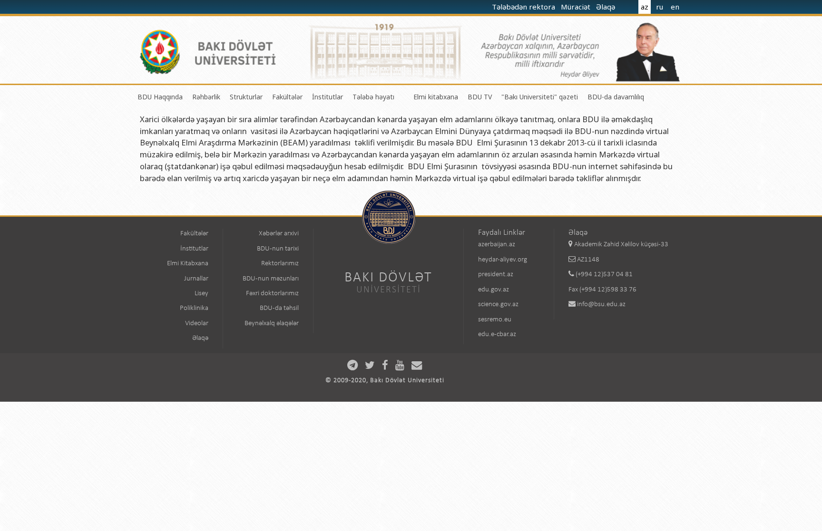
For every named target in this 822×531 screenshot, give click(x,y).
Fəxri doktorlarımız (272, 293)
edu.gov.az (493, 289)
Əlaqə (606, 6)
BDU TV (480, 96)
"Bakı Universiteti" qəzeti (539, 96)
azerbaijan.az (496, 244)
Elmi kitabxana (435, 96)
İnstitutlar (327, 96)
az (644, 6)
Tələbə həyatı (373, 96)
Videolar (196, 323)
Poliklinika (194, 308)
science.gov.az (498, 304)
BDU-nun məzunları (271, 278)
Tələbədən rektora (524, 6)
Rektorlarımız (280, 263)
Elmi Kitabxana (187, 263)
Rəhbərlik (206, 96)
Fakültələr (287, 96)
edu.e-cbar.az (497, 334)
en (675, 6)
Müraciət (576, 6)
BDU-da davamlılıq (615, 96)
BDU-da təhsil (279, 308)
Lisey (201, 293)
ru (659, 6)
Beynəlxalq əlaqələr (272, 323)
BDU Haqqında (160, 96)
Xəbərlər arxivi (279, 233)
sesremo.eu (494, 319)
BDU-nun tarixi (278, 248)
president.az (495, 274)
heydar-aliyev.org (502, 259)
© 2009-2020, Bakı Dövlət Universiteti (384, 380)
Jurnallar (196, 278)
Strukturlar (246, 96)
